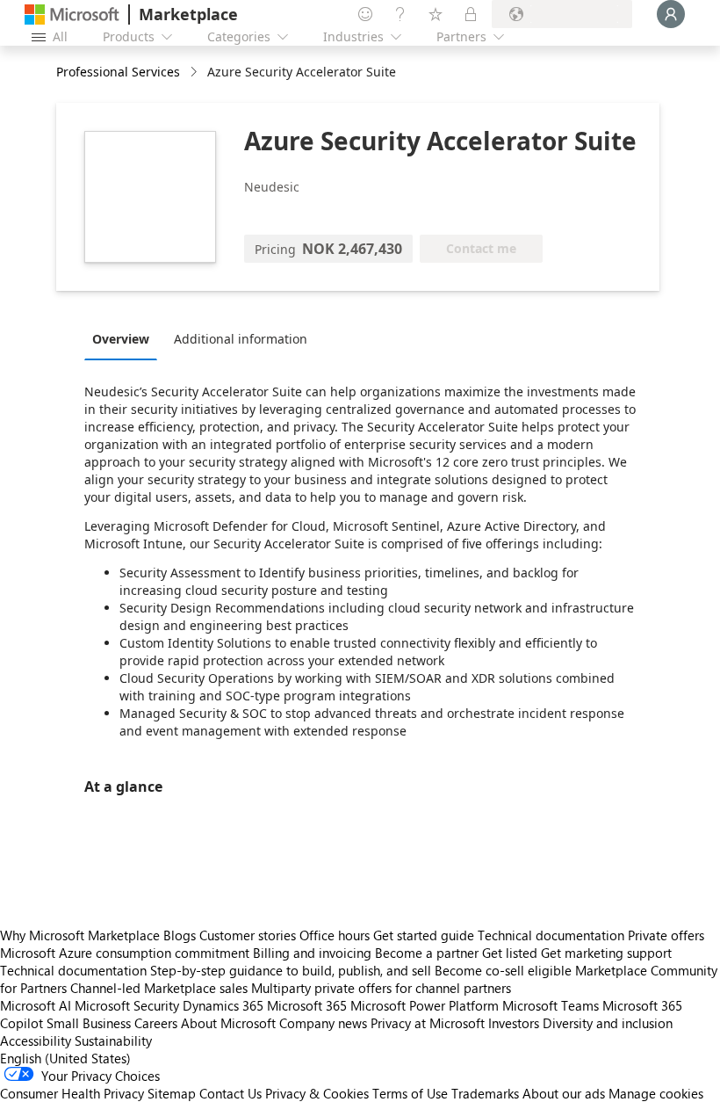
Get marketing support (606, 952)
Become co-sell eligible (503, 970)
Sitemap (172, 1093)
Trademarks (485, 1093)
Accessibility (35, 1040)
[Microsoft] (72, 14)
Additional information (240, 338)
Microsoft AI (35, 1005)
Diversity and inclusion (608, 1023)
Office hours (334, 935)
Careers (155, 1023)
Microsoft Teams (550, 1005)
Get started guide (423, 935)
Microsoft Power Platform (424, 1005)
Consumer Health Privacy (72, 1093)
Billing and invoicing (312, 952)
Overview (120, 338)
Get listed (509, 952)
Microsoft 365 (307, 1005)
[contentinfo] (195, 72)
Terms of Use (410, 1093)
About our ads (563, 1093)
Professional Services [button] (118, 71)
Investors (513, 1023)
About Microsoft (228, 1023)
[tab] (125, 338)
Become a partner (427, 952)
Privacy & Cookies (317, 1093)
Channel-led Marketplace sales (159, 988)
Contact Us (230, 1093)
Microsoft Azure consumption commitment (126, 952)
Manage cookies (655, 1093)
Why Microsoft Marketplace (80, 935)
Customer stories (247, 935)
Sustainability (113, 1040)
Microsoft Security (127, 1005)
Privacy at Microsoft (428, 1023)
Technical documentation (551, 935)
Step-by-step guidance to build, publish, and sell (290, 970)
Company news (323, 1023)
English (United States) (65, 1058)
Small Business (89, 1023)
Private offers (666, 935)
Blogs (179, 935)
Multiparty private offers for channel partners (381, 988)
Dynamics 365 (223, 1005)
